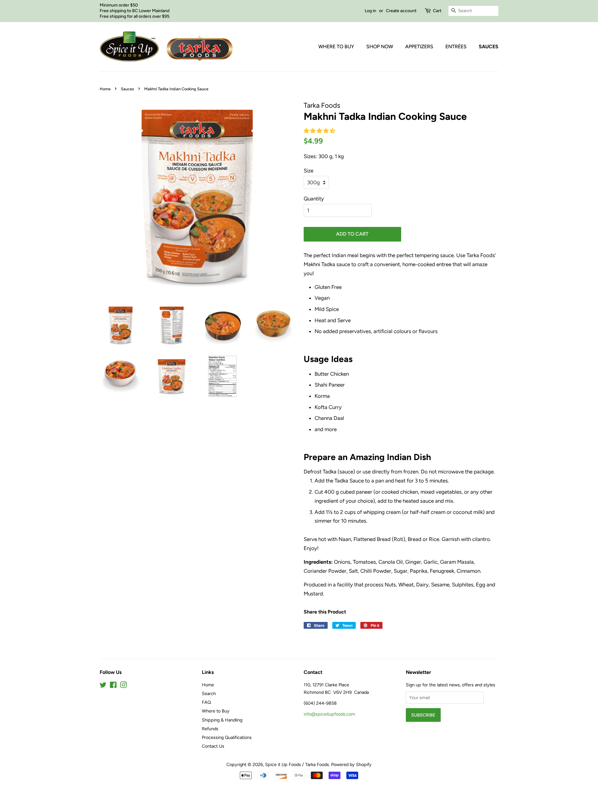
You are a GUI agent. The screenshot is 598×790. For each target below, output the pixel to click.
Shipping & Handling (222, 720)
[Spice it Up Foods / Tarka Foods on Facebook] (113, 686)
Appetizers (419, 46)
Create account (401, 10)
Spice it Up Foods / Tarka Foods (297, 764)
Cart (437, 10)
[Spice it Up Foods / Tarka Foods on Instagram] (123, 686)
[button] (320, 131)
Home (105, 89)
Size (308, 170)
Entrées (456, 46)
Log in (370, 10)
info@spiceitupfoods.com (329, 714)
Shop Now (379, 46)
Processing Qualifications (227, 737)
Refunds (210, 728)
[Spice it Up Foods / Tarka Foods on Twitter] (103, 686)
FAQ (206, 702)
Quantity (314, 198)
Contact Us (213, 746)
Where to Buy (336, 46)
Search (209, 693)
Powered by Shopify (351, 764)
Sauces (488, 46)
